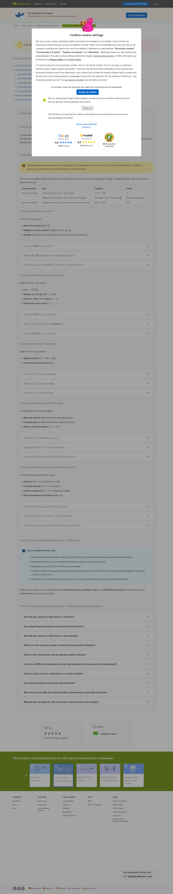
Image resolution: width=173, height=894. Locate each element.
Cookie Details (74, 60)
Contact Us (86, 127)
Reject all (87, 108)
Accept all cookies (88, 92)
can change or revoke (74, 80)
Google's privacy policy (103, 56)
